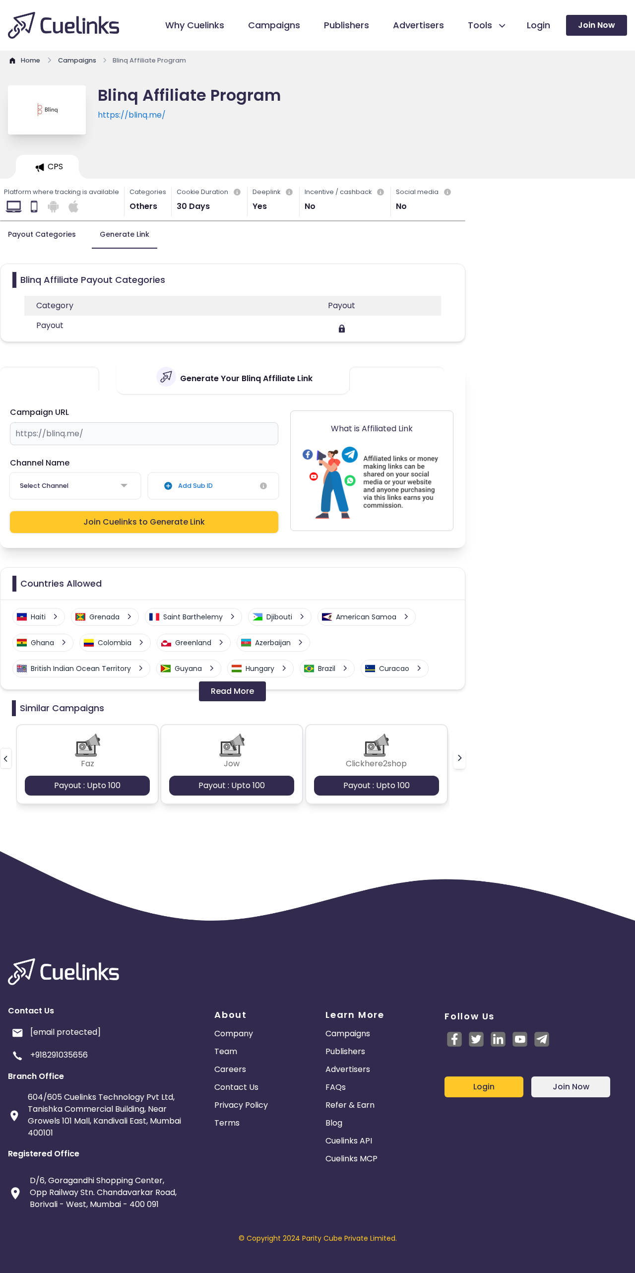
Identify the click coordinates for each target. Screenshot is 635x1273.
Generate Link (124, 234)
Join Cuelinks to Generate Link (144, 522)
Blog (333, 1123)
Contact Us (236, 1087)
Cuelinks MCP (351, 1158)
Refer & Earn (350, 1105)
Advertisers (347, 1069)
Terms (227, 1123)
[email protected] (65, 1032)
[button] (6, 758)
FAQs (335, 1087)
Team (225, 1051)
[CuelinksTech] (542, 1039)
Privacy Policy (241, 1105)
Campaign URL (39, 412)
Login (484, 1086)
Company (233, 1033)
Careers (230, 1069)
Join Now (596, 25)
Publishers (345, 1051)
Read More (232, 691)
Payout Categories (42, 234)
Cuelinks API (348, 1140)
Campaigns (347, 1033)
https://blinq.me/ (132, 115)
